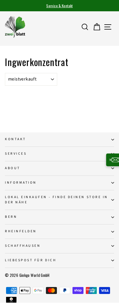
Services (16, 153)
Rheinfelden (21, 231)
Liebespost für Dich (30, 260)
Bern (11, 216)
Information (21, 182)
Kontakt (15, 139)
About (12, 168)
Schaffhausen (22, 245)
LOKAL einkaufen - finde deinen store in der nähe (56, 200)
